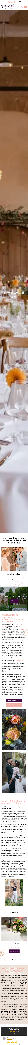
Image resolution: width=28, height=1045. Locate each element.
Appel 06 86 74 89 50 (14, 700)
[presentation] (12, 579)
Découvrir (14, 601)
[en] (20, 2)
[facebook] (14, 1)
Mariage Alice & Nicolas (16, 944)
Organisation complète (14, 596)
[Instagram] (9, 1)
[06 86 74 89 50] (22, 7)
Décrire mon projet (14, 705)
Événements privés (15, 574)
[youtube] (12, 1)
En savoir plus (16, 951)
